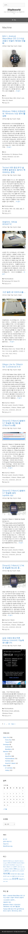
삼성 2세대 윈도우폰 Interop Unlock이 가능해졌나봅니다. (13, 640)
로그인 (5, 839)
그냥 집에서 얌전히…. (9, 900)
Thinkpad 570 (18, 864)
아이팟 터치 (13, 874)
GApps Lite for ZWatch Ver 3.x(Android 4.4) (12, 365)
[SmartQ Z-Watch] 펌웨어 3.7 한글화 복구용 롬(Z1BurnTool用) (13, 423)
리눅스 (7, 869)
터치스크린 (22, 876)
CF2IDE (9, 861)
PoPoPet (7, 761)
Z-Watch (13, 407)
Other (5, 765)
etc (5, 95)
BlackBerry (8, 749)
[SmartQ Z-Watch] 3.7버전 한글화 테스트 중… (13, 566)
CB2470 (5, 861)
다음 (13, 724)
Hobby (7, 770)
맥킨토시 (18, 869)
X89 (10, 208)
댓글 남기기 (7, 213)
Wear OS (5, 100)
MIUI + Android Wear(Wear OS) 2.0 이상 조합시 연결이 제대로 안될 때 (13, 39)
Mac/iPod (8, 756)
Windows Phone (7, 713)
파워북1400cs (6, 879)
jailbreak (16, 711)
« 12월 (5, 809)
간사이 (11, 866)
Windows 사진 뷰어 (13, 156)
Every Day (8, 740)
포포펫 (15, 878)
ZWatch (19, 407)
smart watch (8, 405)
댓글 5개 (6, 482)
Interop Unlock (8, 711)
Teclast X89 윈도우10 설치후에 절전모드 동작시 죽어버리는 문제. (13, 169)
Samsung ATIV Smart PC (12, 281)
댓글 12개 (7, 159)
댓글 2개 (6, 103)
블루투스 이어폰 (18, 351)
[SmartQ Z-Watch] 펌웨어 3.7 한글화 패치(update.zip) (13, 493)
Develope (6, 744)
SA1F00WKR (13, 862)
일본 (13, 876)
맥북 (15, 869)
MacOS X (17, 861)
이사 (11, 876)
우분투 (8, 876)
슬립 (21, 208)
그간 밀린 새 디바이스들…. (14, 292)
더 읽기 (18, 91)
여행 (18, 874)
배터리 (22, 869)
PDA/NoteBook (8, 206)
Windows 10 (8, 154)
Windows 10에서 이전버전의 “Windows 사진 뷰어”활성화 (13, 113)
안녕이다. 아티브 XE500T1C (9, 223)
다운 (14, 208)
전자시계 (18, 410)
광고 (21, 866)
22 (9, 724)
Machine (5, 751)
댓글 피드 (6, 844)
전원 (5, 211)
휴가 (7, 881)
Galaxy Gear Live (9, 349)
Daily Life (6, 737)
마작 (10, 869)
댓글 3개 (6, 356)
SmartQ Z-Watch (9, 403)
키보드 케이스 (13, 353)
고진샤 (18, 866)
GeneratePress (22, 931)
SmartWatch (6, 407)
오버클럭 (22, 874)
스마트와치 (11, 410)
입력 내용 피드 (7, 841)
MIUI (14, 98)
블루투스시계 (16, 870)
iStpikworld (14, 9)
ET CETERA (8, 768)
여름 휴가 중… (7, 902)
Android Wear (8, 98)
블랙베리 (7, 871)
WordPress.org (7, 846)
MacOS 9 (13, 861)
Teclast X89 (19, 349)
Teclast (6, 208)
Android (7, 747)
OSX (9, 863)
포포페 (10, 879)
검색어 (15, 866)
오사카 (5, 876)
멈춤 (17, 208)
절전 (9, 211)
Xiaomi (11, 100)
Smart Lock (20, 98)
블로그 (11, 870)
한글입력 (21, 879)
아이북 (6, 873)
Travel (7, 742)
